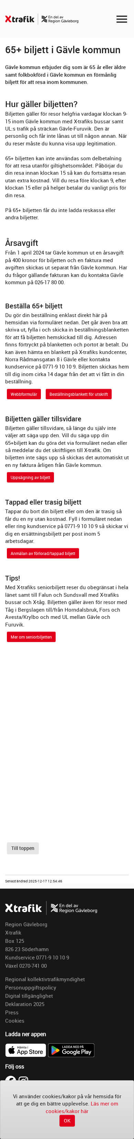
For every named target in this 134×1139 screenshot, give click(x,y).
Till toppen (22, 848)
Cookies (14, 1020)
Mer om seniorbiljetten (31, 637)
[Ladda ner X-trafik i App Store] (26, 1049)
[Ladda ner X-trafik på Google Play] (71, 1049)
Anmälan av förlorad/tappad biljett (43, 553)
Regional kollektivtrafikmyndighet (45, 979)
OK (67, 1120)
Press (12, 1012)
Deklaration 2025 (24, 1004)
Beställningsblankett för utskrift (78, 394)
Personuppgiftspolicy (30, 987)
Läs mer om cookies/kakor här (82, 1107)
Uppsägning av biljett (30, 477)
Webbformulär (24, 394)
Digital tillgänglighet (29, 995)
